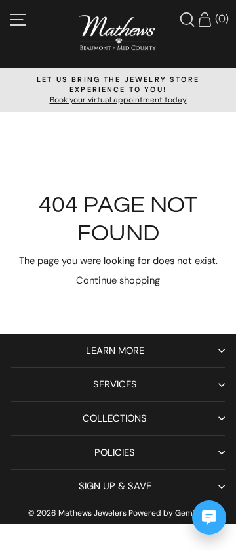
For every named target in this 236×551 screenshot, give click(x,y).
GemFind (191, 513)
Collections (115, 418)
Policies (114, 452)
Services (115, 384)
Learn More (115, 350)
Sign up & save (115, 486)
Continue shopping (118, 280)
